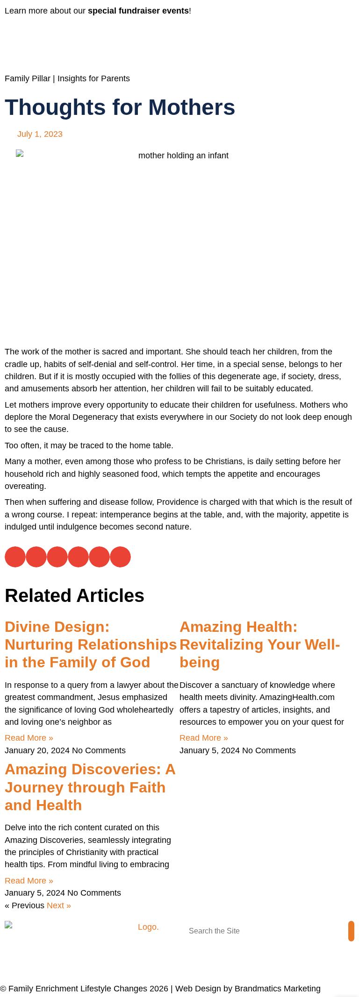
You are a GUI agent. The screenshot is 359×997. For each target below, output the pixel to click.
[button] (119, 33)
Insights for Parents (93, 78)
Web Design (198, 988)
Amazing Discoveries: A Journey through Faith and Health (90, 787)
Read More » (29, 737)
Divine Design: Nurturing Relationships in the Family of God (91, 644)
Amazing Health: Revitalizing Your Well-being (260, 644)
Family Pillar (27, 78)
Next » (59, 905)
